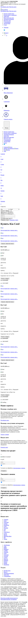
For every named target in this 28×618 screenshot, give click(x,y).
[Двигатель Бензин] (4, 212)
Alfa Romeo (7, 545)
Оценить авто (4, 447)
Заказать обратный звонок (7, 243)
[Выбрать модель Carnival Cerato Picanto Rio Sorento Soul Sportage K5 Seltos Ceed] (14, 209)
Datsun (5, 562)
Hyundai (6, 528)
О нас (5, 25)
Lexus (5, 533)
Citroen (5, 523)
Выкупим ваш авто (9, 18)
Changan (6, 519)
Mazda (5, 535)
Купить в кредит (5, 278)
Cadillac (6, 550)
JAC (5, 529)
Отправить (3, 470)
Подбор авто (7, 570)
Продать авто (12, 7)
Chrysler (6, 556)
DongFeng (6, 525)
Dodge (5, 563)
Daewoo (6, 559)
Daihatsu (6, 560)
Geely (5, 526)
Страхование (7, 22)
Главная (6, 147)
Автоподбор (7, 23)
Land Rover (7, 532)
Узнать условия (5, 434)
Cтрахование (7, 576)
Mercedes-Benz (7, 536)
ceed (5, 151)
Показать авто (5, 220)
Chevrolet (6, 522)
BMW (5, 548)
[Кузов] (3, 210)
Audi (5, 546)
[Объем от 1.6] (4, 213)
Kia (5, 150)
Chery (5, 521)
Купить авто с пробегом (10, 15)
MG (5, 537)
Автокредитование (9, 19)
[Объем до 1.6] (10, 213)
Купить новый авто (9, 13)
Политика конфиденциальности (9, 598)
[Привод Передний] (8, 210)
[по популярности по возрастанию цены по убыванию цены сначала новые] (6, 218)
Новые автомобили (9, 148)
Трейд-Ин (6, 16)
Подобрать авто (5, 7)
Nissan (5, 539)
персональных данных (19, 468)
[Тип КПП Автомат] (10, 212)
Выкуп (5, 572)
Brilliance (6, 549)
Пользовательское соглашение (9, 599)
